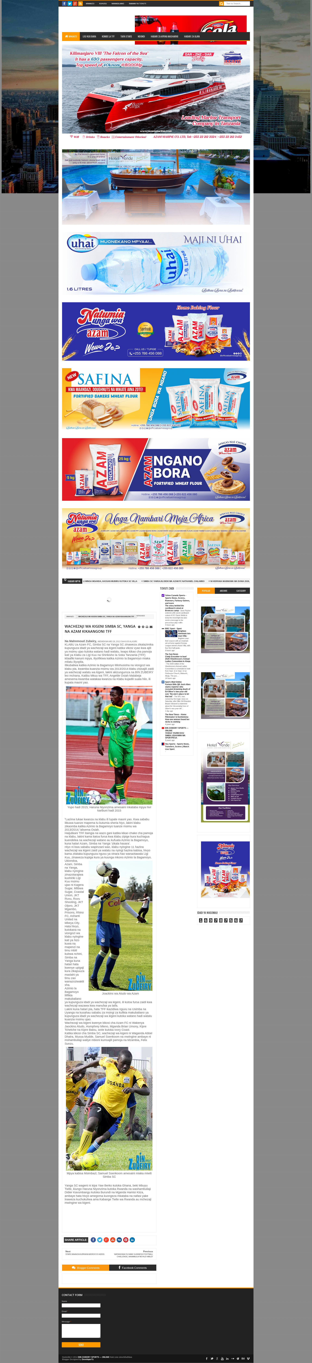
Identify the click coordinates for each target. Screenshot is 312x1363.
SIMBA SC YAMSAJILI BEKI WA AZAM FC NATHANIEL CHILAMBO (84, 581)
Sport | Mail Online (173, 682)
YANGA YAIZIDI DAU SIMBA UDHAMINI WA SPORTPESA (175, 735)
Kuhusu (103, 3)
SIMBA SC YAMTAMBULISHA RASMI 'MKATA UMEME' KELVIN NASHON (236, 581)
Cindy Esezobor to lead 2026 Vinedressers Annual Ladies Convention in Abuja (177, 659)
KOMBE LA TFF (108, 36)
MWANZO (73, 36)
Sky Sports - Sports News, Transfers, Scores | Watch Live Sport (177, 746)
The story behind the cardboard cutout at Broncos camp (174, 608)
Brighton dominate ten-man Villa (184, 633)
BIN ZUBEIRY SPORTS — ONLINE (93, 1357)
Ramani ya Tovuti (137, 3)
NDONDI (141, 36)
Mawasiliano (118, 3)
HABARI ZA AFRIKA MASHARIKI (164, 36)
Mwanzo (90, 3)
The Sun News (171, 654)
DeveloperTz (88, 1359)
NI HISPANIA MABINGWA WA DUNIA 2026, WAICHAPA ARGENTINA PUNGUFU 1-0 (159, 581)
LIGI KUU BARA (89, 36)
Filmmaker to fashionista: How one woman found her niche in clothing (177, 719)
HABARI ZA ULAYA (192, 36)
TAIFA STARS (126, 36)
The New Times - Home (175, 714)
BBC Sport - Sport (173, 628)
